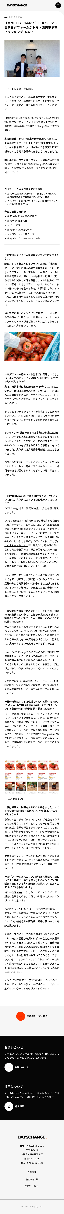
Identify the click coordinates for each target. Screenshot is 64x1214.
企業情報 (32, 1172)
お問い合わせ (31, 1186)
